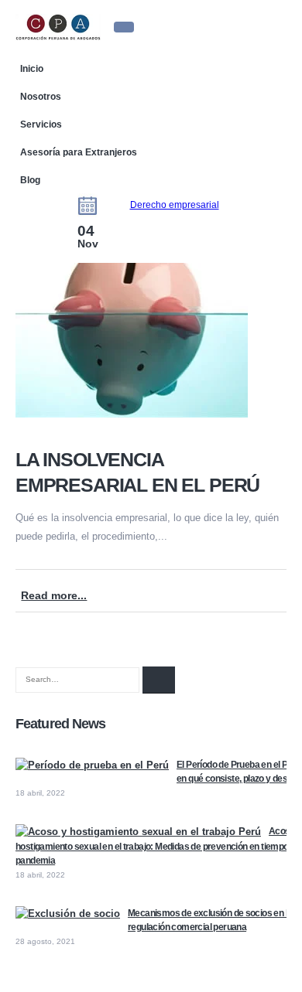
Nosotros (40, 96)
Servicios (41, 124)
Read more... (54, 595)
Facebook (234, 585)
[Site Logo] (58, 26)
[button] (124, 27)
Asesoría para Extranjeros (78, 152)
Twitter (255, 585)
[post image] (151, 343)
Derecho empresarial (174, 204)
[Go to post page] (92, 765)
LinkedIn (277, 585)
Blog (30, 180)
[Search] (158, 680)
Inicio (31, 68)
